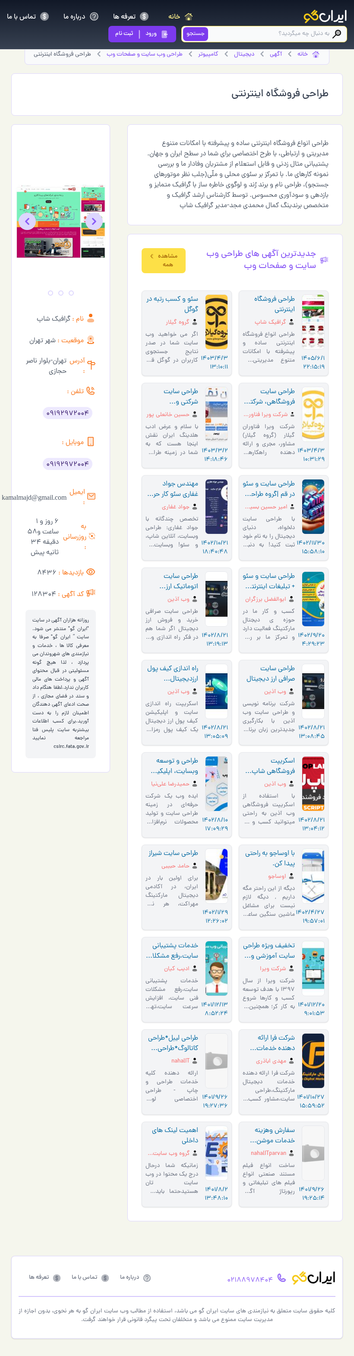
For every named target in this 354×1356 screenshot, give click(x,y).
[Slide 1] (71, 293)
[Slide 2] (60, 293)
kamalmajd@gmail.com (34, 497)
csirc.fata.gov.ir (71, 747)
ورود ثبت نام (136, 33)
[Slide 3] (50, 293)
